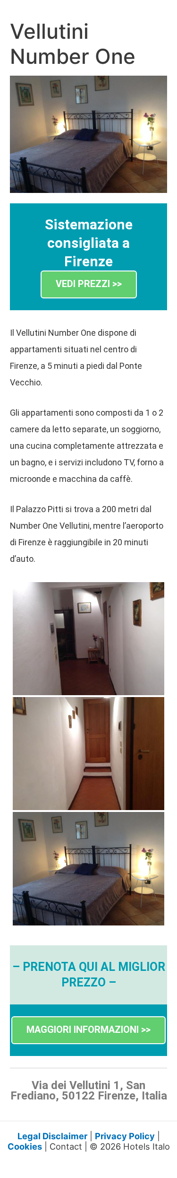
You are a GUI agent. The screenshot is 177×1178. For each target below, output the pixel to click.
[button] (89, 284)
